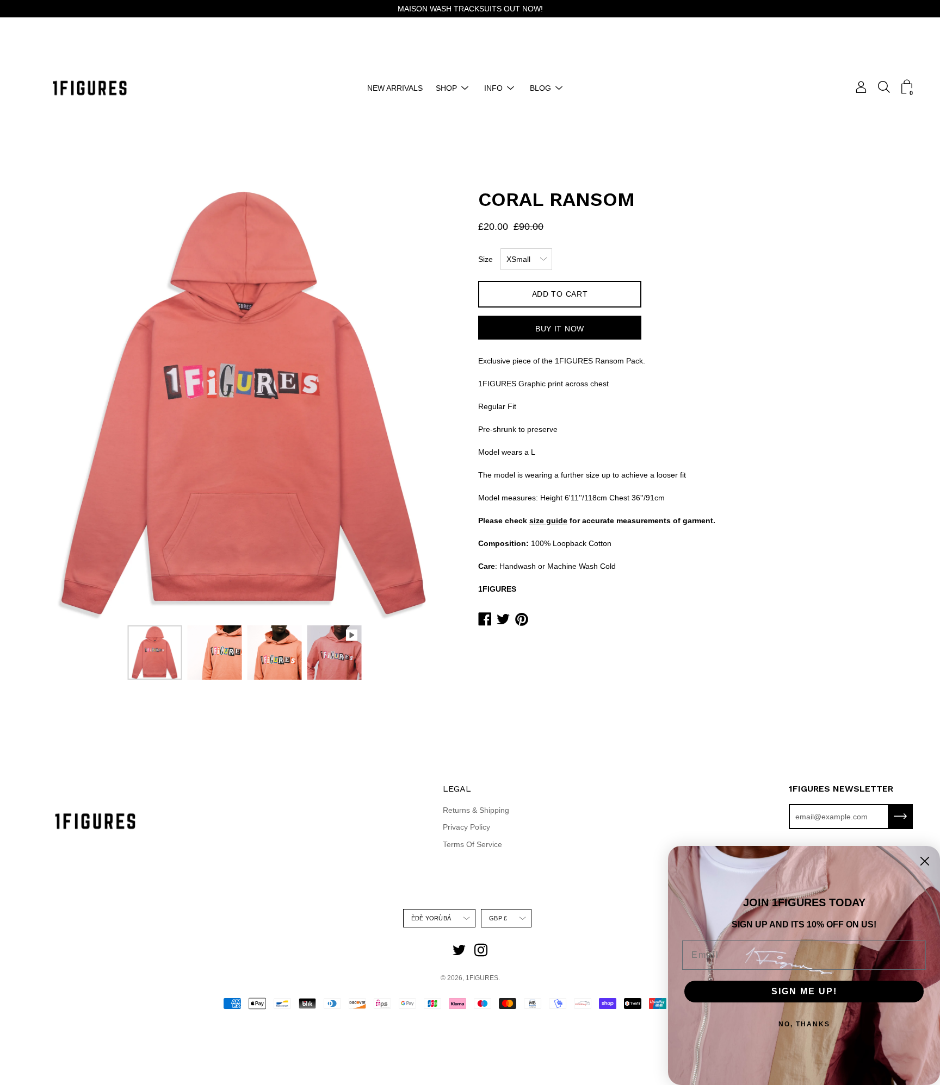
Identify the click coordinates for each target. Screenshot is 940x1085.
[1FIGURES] (89, 88)
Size (485, 259)
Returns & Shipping (476, 810)
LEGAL (457, 788)
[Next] (435, 403)
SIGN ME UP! (804, 991)
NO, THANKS (804, 1024)
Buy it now (559, 328)
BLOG (540, 88)
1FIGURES (482, 978)
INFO (493, 88)
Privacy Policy (466, 827)
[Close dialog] (925, 861)
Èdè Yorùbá (431, 918)
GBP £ (498, 918)
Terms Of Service (472, 844)
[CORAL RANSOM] (155, 652)
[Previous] (54, 403)
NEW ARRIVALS (395, 88)
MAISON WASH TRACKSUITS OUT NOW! (470, 8)
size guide (548, 520)
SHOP (446, 88)
